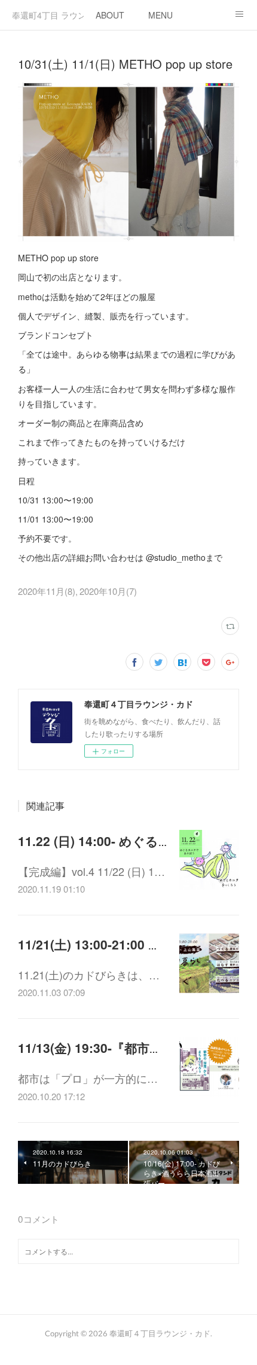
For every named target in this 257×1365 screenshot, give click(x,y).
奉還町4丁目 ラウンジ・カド (48, 15)
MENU (160, 15)
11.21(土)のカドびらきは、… (89, 974)
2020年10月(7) (108, 591)
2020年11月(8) (46, 591)
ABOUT (110, 15)
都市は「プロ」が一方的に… (88, 1078)
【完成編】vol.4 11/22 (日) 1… (91, 871)
